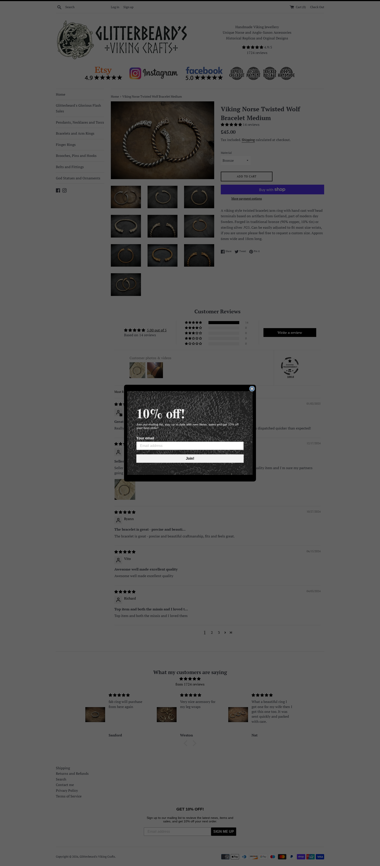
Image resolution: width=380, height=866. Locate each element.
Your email (145, 438)
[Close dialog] (252, 389)
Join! (190, 458)
